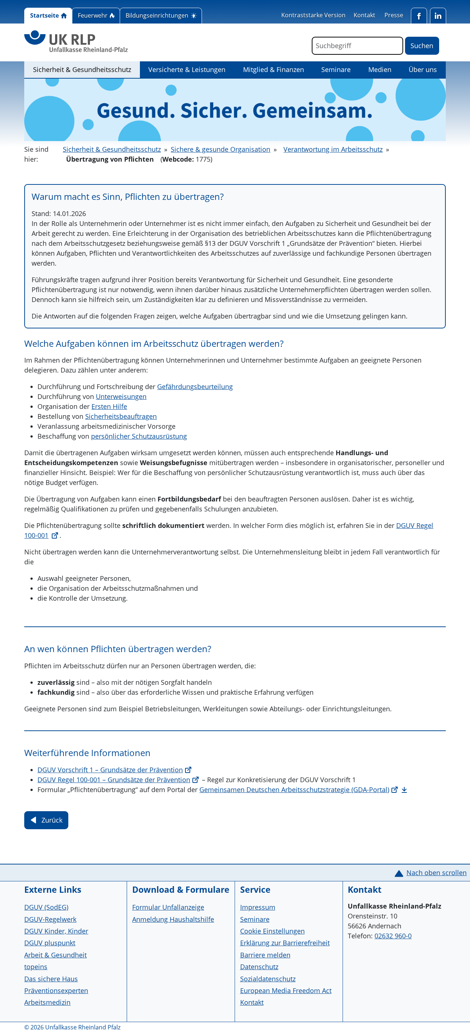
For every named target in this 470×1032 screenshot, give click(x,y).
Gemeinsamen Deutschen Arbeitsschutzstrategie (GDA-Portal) (294, 789)
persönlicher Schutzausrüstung (139, 436)
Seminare (336, 69)
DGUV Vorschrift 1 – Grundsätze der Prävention (110, 769)
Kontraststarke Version (313, 15)
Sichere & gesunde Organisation (220, 149)
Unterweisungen (121, 396)
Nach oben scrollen (436, 872)
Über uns (423, 69)
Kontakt (364, 15)
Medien (379, 69)
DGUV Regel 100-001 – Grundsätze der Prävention (113, 779)
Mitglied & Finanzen (273, 69)
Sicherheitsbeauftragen (121, 416)
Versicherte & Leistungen (186, 69)
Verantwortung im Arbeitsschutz (333, 149)
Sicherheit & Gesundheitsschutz (86, 69)
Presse (393, 15)
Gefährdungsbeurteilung (195, 386)
